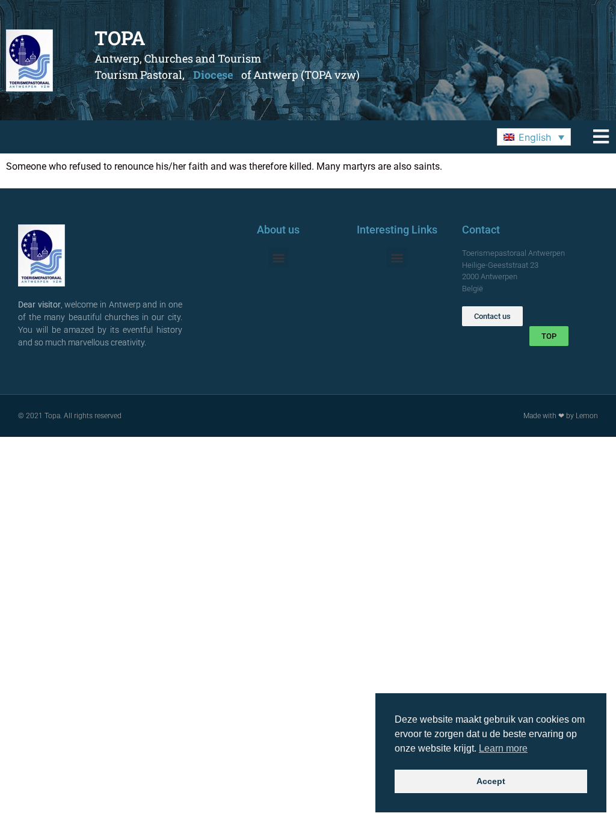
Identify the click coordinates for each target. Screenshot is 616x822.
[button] (534, 137)
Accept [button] (490, 781)
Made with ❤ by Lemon (560, 416)
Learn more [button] (503, 748)
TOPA (120, 38)
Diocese (213, 74)
